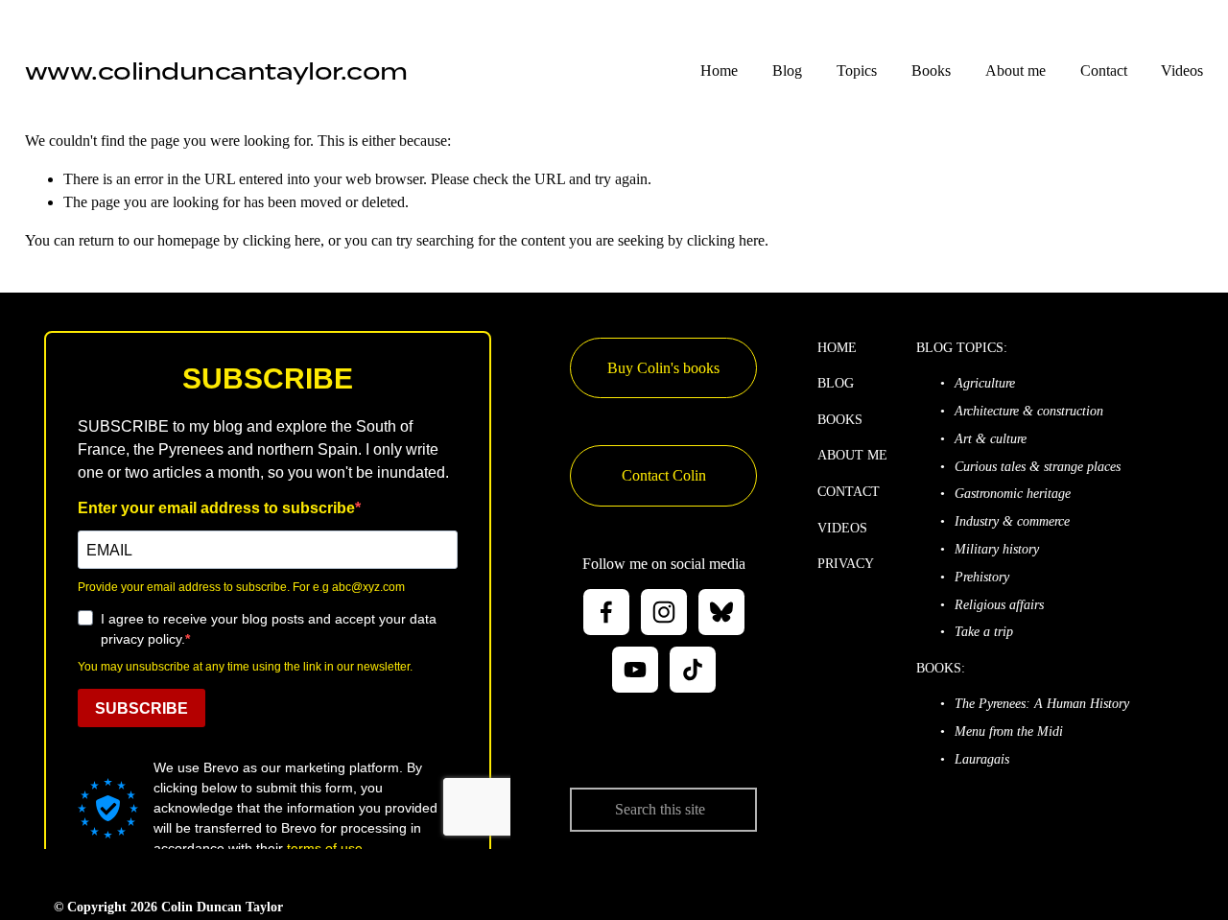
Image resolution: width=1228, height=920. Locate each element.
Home (719, 70)
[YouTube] (635, 670)
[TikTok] (693, 670)
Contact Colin (664, 475)
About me (1015, 70)
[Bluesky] (721, 612)
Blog (787, 70)
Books (931, 70)
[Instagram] (664, 612)
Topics (857, 70)
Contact (1103, 70)
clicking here (281, 240)
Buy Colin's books (663, 368)
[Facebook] (606, 612)
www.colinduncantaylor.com (216, 71)
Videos (1182, 70)
